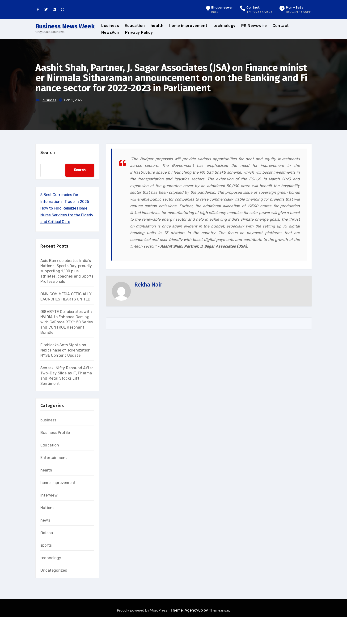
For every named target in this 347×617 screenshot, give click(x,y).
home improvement (188, 25)
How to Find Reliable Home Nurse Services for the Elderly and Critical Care (66, 215)
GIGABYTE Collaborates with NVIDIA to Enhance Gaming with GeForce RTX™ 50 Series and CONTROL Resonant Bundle (66, 322)
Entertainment (53, 457)
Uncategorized (54, 570)
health (157, 25)
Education (135, 25)
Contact (280, 25)
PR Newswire (254, 25)
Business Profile (55, 432)
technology (224, 25)
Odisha (46, 533)
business (110, 25)
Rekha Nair (148, 284)
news (45, 520)
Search (47, 152)
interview (49, 495)
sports (46, 545)
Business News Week (65, 26)
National (48, 508)
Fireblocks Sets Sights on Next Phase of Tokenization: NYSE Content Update (65, 350)
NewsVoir (110, 32)
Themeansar (219, 610)
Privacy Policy (139, 32)
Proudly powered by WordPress (143, 610)
